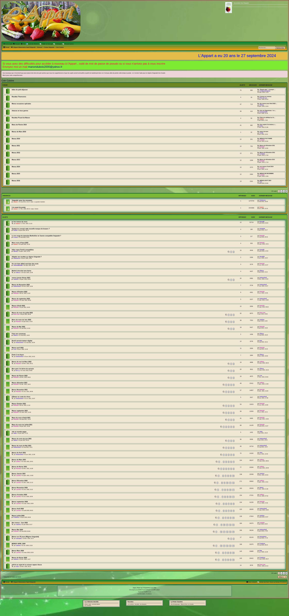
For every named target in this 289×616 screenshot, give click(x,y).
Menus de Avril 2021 (19, 453)
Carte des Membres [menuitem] (33, 44)
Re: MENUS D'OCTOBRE (264, 138)
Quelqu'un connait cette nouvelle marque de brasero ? (31, 229)
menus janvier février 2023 (21, 278)
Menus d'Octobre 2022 (19, 292)
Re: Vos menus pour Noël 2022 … (267, 103)
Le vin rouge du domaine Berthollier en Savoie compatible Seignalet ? (36, 236)
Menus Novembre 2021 (20, 390)
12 (233, 483)
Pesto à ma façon (18, 355)
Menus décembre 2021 (19, 383)
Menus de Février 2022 (19, 376)
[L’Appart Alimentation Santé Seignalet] (40, 21)
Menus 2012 (16, 153)
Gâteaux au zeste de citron (21, 397)
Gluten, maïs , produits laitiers (92, 604)
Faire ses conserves (19, 334)
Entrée (36, 209)
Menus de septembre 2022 (21, 299)
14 (233, 532)
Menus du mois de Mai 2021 (21, 446)
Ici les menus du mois (19, 222)
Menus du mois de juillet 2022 (22, 313)
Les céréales (87, 605)
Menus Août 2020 (18, 509)
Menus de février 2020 (19, 558)
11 (230, 483)
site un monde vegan (19, 432)
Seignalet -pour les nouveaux (22, 200)
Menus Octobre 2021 (19, 404)
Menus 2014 (16, 167)
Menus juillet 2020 (18, 516)
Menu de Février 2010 (19, 125)
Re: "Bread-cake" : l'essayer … (266, 89)
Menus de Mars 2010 (19, 132)
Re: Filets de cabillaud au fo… (266, 117)
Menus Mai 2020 (17, 530)
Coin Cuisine (7, 80)
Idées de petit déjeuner (20, 90)
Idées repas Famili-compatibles (23, 250)
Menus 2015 (16, 174)
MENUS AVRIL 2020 (18, 544)
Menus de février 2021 (19, 467)
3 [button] (283, 191)
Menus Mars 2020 (18, 551)
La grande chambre (39, 202)
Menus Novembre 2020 (20, 488)
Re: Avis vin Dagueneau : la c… (266, 110)
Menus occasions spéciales (21, 104)
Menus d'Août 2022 (18, 306)
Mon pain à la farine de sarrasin (23, 369)
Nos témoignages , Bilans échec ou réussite (182, 604)
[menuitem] (16, 44)
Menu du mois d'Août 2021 (21, 418)
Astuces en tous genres (20, 111)
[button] (286, 191)
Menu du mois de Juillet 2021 (22, 425)
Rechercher (280, 48)
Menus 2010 (16, 139)
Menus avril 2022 (17, 348)
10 (233, 476)
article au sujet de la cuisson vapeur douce (27, 565)
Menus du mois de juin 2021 (21, 439)
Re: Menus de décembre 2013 (266, 159)
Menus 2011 (16, 146)
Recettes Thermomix (19, 97)
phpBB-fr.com (147, 591)
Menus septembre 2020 (20, 502)
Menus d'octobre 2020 (19, 495)
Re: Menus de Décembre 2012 (266, 152)
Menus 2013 (16, 160)
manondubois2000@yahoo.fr (45, 66)
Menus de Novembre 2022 (21, 285)
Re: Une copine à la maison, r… (266, 124)
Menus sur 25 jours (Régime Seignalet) (25, 537)
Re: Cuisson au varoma (264, 96)
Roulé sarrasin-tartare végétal (22, 341)
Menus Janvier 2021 (19, 474)
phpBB (139, 589)
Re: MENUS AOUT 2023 (264, 180)
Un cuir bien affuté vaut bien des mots (25, 264)
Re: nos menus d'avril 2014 (265, 166)
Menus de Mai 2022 (18, 327)
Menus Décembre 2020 (19, 481)
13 (233, 525)
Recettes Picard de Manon (21, 118)
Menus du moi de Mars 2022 (21, 362)
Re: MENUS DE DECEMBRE (265, 173)
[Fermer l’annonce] (286, 62)
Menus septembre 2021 (20, 411)
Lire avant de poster (19, 207)
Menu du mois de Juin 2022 (21, 320)
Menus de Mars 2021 (19, 460)
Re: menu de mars (262, 131)
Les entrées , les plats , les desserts (137, 604)
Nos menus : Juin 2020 (20, 523)
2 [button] (281, 191)
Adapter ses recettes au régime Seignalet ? (27, 257)
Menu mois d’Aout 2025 (20, 243)
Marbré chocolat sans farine (21, 271)
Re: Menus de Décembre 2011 (266, 145)
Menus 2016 (16, 181)
